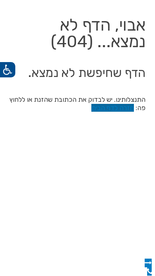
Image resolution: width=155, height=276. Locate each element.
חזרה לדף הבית (112, 108)
